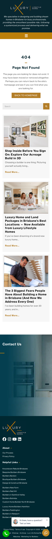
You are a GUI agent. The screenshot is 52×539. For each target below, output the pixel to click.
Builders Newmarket (11, 517)
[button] (4, 439)
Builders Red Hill (10, 491)
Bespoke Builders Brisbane (14, 472)
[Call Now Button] (6, 533)
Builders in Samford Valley (14, 495)
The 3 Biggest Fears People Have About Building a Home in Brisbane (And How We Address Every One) (26, 296)
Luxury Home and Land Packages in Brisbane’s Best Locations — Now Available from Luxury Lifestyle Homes (25, 224)
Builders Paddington (11, 510)
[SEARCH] (46, 106)
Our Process (8, 453)
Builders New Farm (11, 488)
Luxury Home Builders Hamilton (16, 507)
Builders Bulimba (10, 498)
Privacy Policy (9, 456)
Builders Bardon (9, 476)
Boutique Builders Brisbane (14, 479)
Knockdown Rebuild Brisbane (15, 469)
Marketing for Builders (29, 536)
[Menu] (26, 35)
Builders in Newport (11, 514)
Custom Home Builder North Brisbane (19, 502)
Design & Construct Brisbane (15, 483)
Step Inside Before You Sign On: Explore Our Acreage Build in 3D (25, 154)
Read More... (13, 172)
